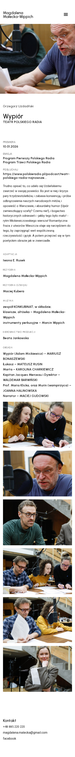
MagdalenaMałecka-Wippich (18, 15)
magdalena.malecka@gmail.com (25, 732)
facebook (9, 738)
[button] (66, 14)
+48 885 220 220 (14, 726)
